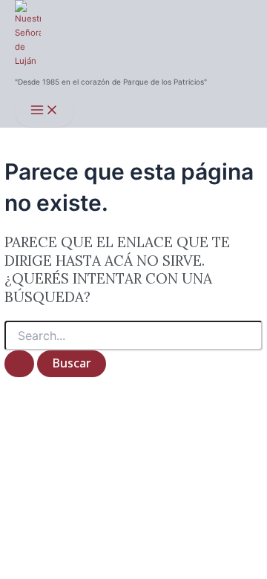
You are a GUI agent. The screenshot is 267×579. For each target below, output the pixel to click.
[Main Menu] (44, 111)
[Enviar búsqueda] (19, 363)
